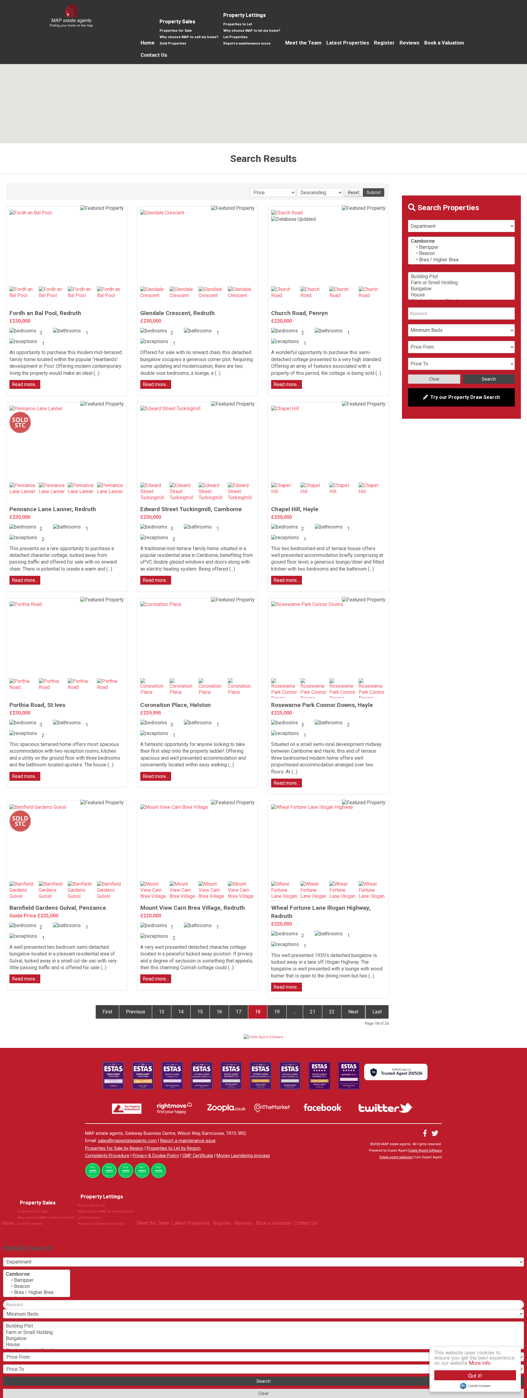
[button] (357, 73)
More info (479, 1362)
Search (489, 379)
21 (312, 1012)
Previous (135, 1012)
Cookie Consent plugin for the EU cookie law (475, 1385)
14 (181, 1012)
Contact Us (154, 55)
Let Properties (235, 37)
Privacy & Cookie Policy (156, 1155)
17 (238, 1012)
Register (384, 43)
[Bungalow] (461, 289)
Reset (353, 192)
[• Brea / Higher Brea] (461, 260)
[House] (461, 295)
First (107, 1012)
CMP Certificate (197, 1155)
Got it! (475, 1375)
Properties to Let (237, 24)
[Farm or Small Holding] (461, 283)
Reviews (409, 43)
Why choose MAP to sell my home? (189, 37)
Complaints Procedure (107, 1155)
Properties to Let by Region (174, 1148)
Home (148, 43)
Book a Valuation (444, 43)
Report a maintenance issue (247, 43)
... (294, 1012)
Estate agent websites (396, 1157)
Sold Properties (173, 43)
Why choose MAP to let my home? (251, 30)
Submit (374, 192)
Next (353, 1012)
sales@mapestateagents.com (127, 1140)
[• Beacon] (461, 253)
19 (277, 1012)
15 (200, 1012)
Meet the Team (303, 43)
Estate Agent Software (425, 1150)
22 (332, 1012)
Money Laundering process (243, 1155)
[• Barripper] (461, 247)
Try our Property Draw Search (464, 397)
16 (219, 1012)
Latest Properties (347, 43)
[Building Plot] (461, 277)
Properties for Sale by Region (114, 1148)
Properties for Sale (176, 30)
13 (161, 1012)
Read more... (25, 384)
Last (377, 1012)
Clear (434, 379)
